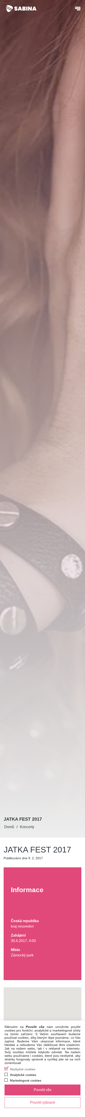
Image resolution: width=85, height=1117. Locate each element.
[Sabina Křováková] (21, 9)
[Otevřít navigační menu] (77, 8)
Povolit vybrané (42, 1102)
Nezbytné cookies (22, 1069)
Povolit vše (42, 1090)
